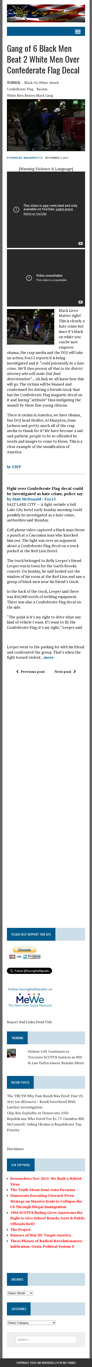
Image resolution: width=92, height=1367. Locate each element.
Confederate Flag (20, 89)
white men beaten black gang (30, 95)
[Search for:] (46, 1339)
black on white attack (41, 82)
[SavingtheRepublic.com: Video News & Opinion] (46, 13)
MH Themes (69, 1363)
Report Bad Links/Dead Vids (29, 1021)
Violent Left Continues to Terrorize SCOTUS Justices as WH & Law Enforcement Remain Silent (56, 1057)
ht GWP (14, 466)
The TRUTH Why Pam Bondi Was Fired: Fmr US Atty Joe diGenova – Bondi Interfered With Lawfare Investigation (45, 1101)
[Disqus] (46, 744)
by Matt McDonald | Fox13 (31, 499)
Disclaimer (15, 1148)
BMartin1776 (33, 157)
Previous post (33, 671)
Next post (62, 671)
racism (42, 89)
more (49, 657)
